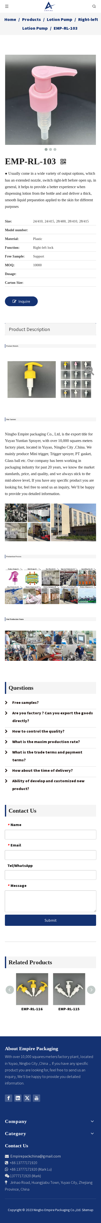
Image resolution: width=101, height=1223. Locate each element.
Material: (12, 239)
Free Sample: (15, 256)
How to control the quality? (38, 731)
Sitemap (87, 1210)
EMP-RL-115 (69, 1009)
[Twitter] (27, 1098)
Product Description (29, 329)
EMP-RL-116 (32, 1009)
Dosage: (10, 274)
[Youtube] (36, 1098)
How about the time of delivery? (42, 770)
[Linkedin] (18, 1098)
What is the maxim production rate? (46, 741)
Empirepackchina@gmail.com (35, 1156)
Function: (12, 247)
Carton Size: (14, 283)
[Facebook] (8, 1098)
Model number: (16, 230)
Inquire (24, 301)
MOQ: (10, 265)
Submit (51, 920)
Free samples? (25, 702)
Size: (8, 221)
